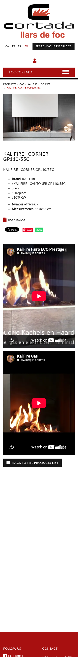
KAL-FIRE (32, 84)
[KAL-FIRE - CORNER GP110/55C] (39, 117)
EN (26, 46)
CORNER (45, 84)
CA (7, 46)
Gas (22, 84)
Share (39, 229)
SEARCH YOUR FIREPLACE (54, 46)
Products (9, 84)
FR (19, 46)
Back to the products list (35, 462)
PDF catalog (16, 220)
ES (13, 46)
